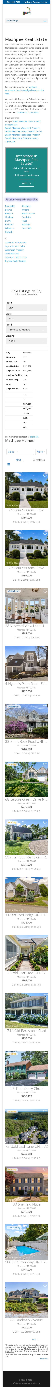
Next (34, 1339)
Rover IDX (44, 1359)
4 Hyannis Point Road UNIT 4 (27, 684)
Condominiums (12, 253)
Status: (9, 313)
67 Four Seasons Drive (26, 568)
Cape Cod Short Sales (15, 246)
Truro (24, 220)
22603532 (18, 968)
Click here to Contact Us (28, 112)
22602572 (18, 1026)
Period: (9, 324)
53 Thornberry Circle (26, 1089)
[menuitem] (20, 452)
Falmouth (9, 228)
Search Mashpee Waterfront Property (22, 128)
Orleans (25, 209)
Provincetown (28, 213)
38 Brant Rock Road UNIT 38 (27, 741)
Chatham (9, 217)
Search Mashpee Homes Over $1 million (23, 131)
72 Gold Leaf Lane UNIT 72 (26, 1146)
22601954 (18, 737)
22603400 (18, 1084)
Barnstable (10, 206)
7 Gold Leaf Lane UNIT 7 (26, 973)
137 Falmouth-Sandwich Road (28, 857)
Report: (9, 302)
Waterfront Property (14, 250)
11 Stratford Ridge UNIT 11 (26, 915)
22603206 (18, 795)
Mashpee (26, 206)
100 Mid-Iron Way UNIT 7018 (28, 1262)
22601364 (18, 679)
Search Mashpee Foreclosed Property (22, 134)
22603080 (18, 505)
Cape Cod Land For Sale (16, 257)
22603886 (18, 1257)
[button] (20, 452)
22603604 (18, 621)
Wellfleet (26, 224)
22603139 (18, 910)
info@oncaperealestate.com (26, 175)
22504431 (18, 1315)
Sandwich (26, 217)
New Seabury (34, 121)
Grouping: (10, 335)
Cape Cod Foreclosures (15, 242)
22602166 (18, 852)
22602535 (18, 1199)
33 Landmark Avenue (26, 1320)
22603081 (18, 563)
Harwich (8, 232)
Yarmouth (26, 228)
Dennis (8, 220)
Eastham (9, 224)
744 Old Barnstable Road (26, 1031)
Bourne (8, 209)
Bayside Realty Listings (15, 261)
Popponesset (11, 124)
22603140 (18, 1142)
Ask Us (26, 183)
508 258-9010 (25, 1379)
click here (34, 436)
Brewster (9, 213)
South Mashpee (20, 121)
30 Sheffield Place (26, 1204)
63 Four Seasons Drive (26, 510)
